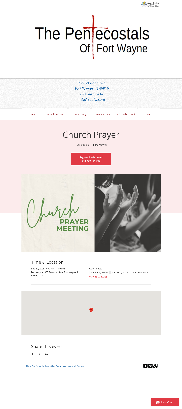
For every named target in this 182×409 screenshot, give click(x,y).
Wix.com (80, 366)
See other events (91, 160)
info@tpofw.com (92, 99)
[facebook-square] (145, 366)
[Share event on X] (39, 354)
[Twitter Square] (150, 366)
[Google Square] (155, 366)
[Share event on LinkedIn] (46, 354)
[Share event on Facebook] (32, 354)
